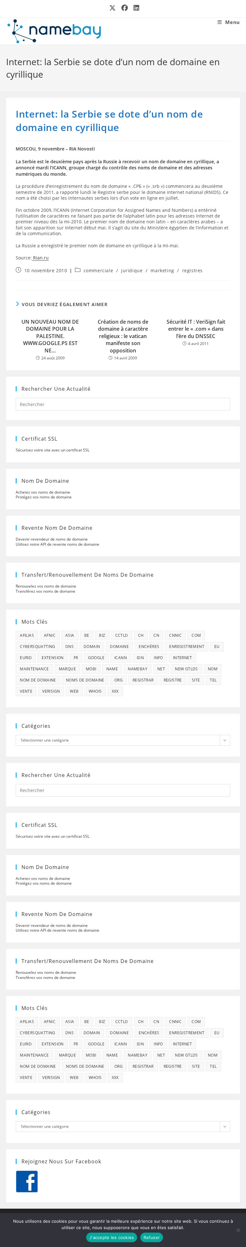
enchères (149, 646)
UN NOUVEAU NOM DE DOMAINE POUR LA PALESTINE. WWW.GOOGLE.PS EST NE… (50, 336)
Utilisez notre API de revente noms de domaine (57, 544)
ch (141, 635)
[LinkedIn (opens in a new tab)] (135, 8)
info (158, 657)
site (196, 680)
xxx (115, 691)
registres (192, 270)
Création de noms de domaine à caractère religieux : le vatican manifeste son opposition (123, 336)
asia (69, 635)
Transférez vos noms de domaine (45, 591)
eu (217, 646)
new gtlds (186, 669)
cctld (121, 635)
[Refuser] (238, 1230)
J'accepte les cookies (111, 1237)
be (86, 635)
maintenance (34, 669)
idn (140, 657)
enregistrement (186, 646)
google (96, 657)
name (112, 669)
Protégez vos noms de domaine (44, 497)
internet (182, 657)
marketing (162, 270)
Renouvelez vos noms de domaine (46, 586)
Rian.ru (40, 258)
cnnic (175, 635)
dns (69, 646)
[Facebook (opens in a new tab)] (125, 8)
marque (67, 669)
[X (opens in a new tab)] (113, 8)
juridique (132, 270)
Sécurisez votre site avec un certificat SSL (52, 450)
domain (92, 646)
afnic (49, 635)
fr (76, 657)
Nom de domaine (38, 680)
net (161, 669)
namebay (137, 669)
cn (156, 635)
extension (53, 657)
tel (213, 680)
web (74, 691)
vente (26, 691)
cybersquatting (37, 646)
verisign (51, 691)
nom (212, 669)
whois (95, 691)
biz (102, 635)
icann (120, 657)
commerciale (98, 270)
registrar (143, 680)
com (196, 635)
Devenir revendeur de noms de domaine (52, 539)
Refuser (152, 1237)
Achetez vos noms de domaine (43, 492)
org (118, 680)
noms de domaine (85, 680)
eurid (26, 657)
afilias (27, 635)
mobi (91, 669)
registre (173, 680)
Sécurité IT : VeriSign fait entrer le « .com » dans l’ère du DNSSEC (196, 329)
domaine (119, 646)
